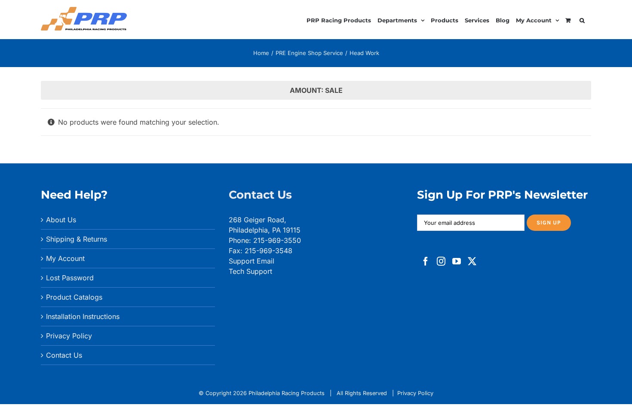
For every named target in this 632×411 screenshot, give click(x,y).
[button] (582, 19)
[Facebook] (425, 261)
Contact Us (64, 355)
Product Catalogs (74, 297)
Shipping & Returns (76, 239)
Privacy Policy (69, 335)
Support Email (251, 261)
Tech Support (250, 271)
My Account (65, 258)
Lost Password (70, 277)
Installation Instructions (83, 316)
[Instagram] (441, 261)
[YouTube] (456, 261)
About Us (61, 219)
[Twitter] (472, 261)
